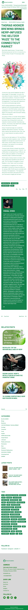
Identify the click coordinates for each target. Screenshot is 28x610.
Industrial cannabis (6, 528)
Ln (4, 306)
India (24, 526)
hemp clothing (15, 509)
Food (2, 431)
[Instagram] (8, 597)
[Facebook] (4, 597)
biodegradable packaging (12, 495)
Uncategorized (5, 454)
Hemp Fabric (18, 512)
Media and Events (5, 441)
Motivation (4, 444)
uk (16, 533)
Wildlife (3, 456)
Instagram (10, 548)
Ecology (3, 427)
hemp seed (13, 521)
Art (3, 495)
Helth (3, 504)
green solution (5, 183)
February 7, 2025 (7, 18)
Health (22, 22)
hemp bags (18, 507)
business (9, 497)
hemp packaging (5, 519)
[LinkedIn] (12, 597)
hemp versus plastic (6, 526)
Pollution (3, 448)
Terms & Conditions (14, 607)
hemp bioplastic (5, 509)
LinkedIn (16, 548)
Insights (5, 588)
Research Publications (7, 450)
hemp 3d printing (15, 504)
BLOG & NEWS (9, 5)
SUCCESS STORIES (6, 452)
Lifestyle (3, 439)
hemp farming (14, 183)
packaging (18, 531)
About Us (5, 582)
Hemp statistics (5, 524)
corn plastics (5, 499)
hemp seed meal (21, 521)
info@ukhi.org (6, 573)
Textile (12, 533)
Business (18, 22)
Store (4, 586)
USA (20, 533)
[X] (15, 598)
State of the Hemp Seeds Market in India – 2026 (15, 468)
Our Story (5, 584)
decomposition (14, 499)
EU (20, 499)
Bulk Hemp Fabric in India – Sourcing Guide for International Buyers (16, 483)
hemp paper (14, 519)
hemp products (5, 521)
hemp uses (14, 524)
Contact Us (6, 590)
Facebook (4, 548)
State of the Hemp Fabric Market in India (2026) (15, 475)
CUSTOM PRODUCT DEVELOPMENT (10, 425)
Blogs (2, 421)
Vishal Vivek (4, 22)
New (2, 446)
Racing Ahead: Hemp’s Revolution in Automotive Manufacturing (13, 375)
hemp (8, 504)
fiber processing (11, 502)
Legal (15, 528)
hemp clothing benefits (7, 512)
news (12, 185)
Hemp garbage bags (15, 514)
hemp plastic (22, 519)
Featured (3, 429)
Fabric (3, 502)
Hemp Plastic (4, 437)
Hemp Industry (5, 185)
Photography (5, 533)
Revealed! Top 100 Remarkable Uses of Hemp (12, 348)
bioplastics (22, 495)
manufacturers (5, 531)
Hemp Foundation (11, 608)
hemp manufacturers (16, 516)
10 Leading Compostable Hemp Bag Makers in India (14, 397)
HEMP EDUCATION (5, 435)
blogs (3, 497)
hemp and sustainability (7, 507)
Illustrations (17, 526)
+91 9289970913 (7, 575)
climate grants (17, 497)
